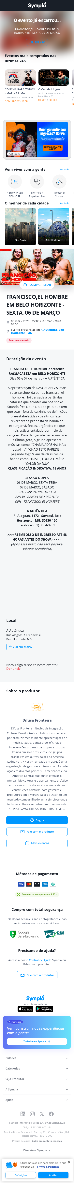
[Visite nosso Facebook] (51, 1114)
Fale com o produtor (40, 831)
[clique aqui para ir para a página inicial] (37, 5)
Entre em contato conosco (47, 1141)
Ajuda (9, 1100)
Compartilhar (40, 285)
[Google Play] (44, 1009)
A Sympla (12, 1089)
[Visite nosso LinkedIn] (23, 1114)
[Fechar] (69, 1162)
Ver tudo (64, 169)
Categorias (13, 1068)
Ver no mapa (22, 647)
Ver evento (37, 42)
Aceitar (53, 1175)
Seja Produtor (15, 1079)
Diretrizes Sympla (35, 1150)
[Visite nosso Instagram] (32, 1114)
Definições (20, 1175)
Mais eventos (40, 843)
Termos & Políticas (47, 1166)
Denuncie (13, 669)
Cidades (11, 1058)
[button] (37, 575)
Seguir (40, 820)
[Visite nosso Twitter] (41, 1114)
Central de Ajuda (40, 960)
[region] (37, 1170)
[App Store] (25, 1009)
